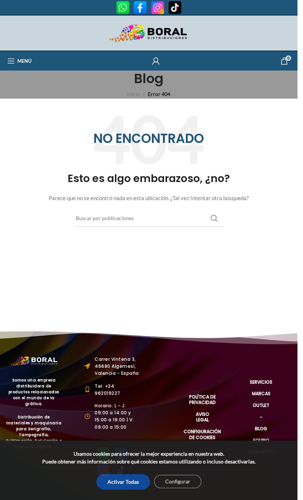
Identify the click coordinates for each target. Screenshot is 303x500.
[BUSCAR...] (214, 218)
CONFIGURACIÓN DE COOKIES (202, 434)
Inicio (133, 94)
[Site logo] (149, 32)
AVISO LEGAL (202, 417)
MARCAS (261, 393)
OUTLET (261, 405)
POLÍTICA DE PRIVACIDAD (202, 400)
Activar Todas (123, 482)
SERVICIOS (261, 382)
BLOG (261, 428)
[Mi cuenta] (156, 61)
